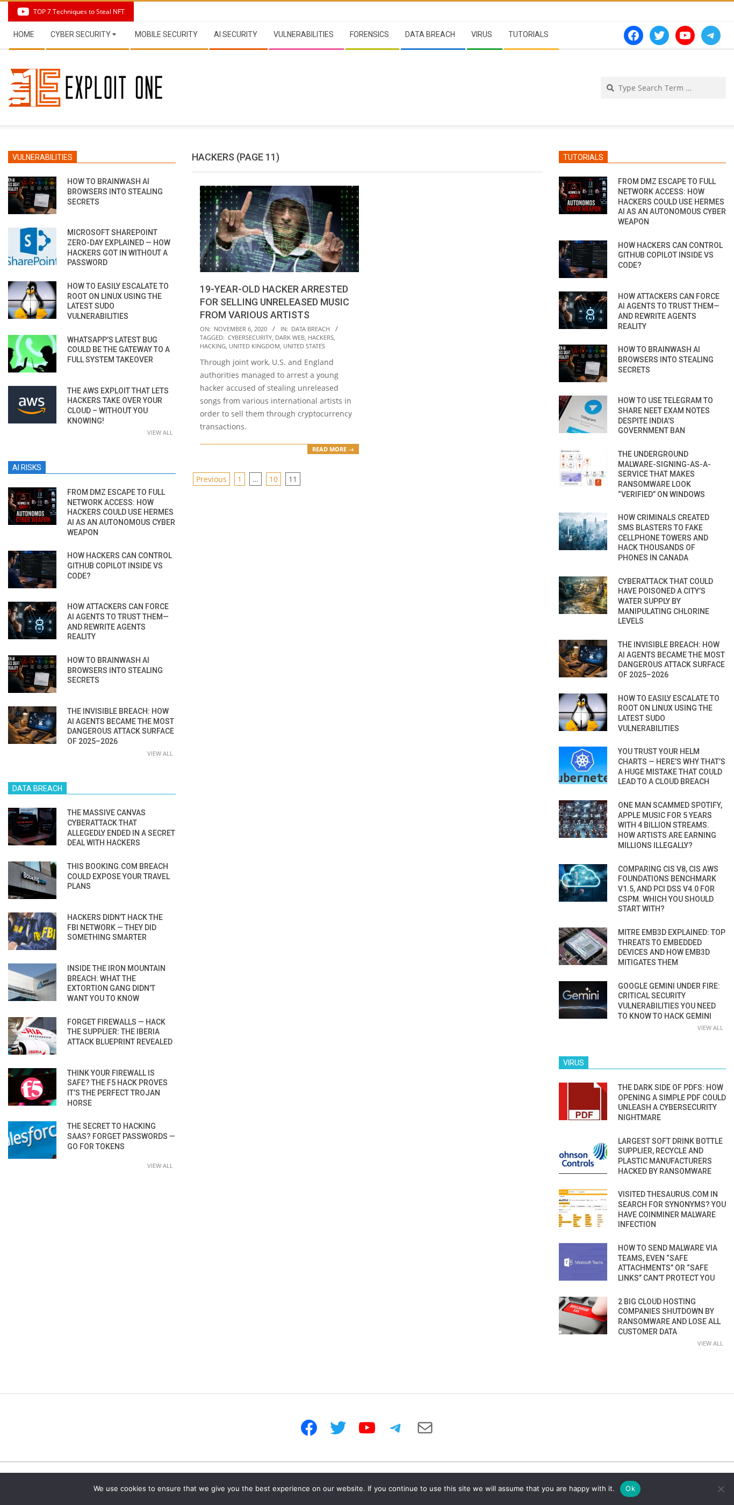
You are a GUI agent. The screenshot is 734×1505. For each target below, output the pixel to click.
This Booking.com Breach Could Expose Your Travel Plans (118, 876)
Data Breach (310, 329)
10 (273, 479)
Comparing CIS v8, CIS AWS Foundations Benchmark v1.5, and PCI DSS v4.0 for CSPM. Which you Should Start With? (668, 889)
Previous (211, 479)
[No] (720, 1489)
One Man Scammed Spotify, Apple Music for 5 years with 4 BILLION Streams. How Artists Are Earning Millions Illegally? (670, 825)
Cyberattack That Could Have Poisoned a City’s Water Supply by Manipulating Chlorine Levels (665, 601)
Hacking (213, 346)
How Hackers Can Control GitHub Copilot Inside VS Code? (119, 565)
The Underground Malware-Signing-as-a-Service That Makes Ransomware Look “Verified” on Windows (664, 474)
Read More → (333, 449)
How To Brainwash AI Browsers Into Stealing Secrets (115, 191)
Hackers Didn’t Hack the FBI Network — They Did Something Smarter (115, 927)
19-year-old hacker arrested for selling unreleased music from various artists (274, 301)
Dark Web (290, 337)
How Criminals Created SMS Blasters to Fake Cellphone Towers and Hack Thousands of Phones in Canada (663, 537)
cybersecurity (250, 337)
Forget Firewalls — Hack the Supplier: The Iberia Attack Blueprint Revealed (119, 1032)
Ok (630, 1488)
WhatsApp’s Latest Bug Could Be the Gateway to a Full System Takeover (118, 349)
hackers (321, 337)
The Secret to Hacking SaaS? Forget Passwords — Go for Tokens (121, 1136)
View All (160, 432)
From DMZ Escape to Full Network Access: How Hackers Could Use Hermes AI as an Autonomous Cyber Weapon (121, 512)
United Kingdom (254, 346)
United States (304, 346)
